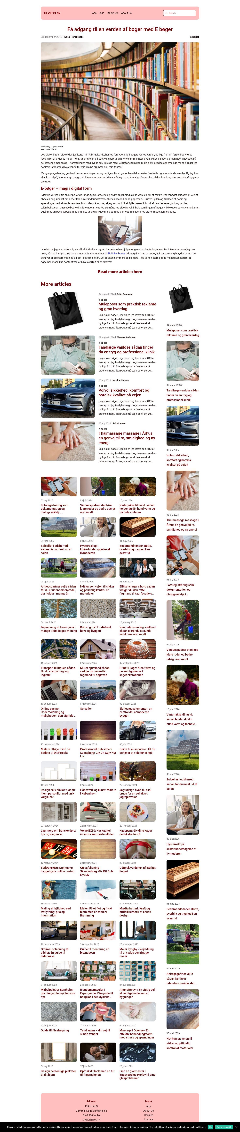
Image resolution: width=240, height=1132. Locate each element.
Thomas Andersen (126, 337)
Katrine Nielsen (121, 380)
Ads (94, 13)
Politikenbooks (116, 253)
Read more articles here (120, 271)
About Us (112, 13)
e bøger (194, 36)
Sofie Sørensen (125, 294)
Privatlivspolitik (224, 1127)
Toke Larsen (119, 423)
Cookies (148, 1115)
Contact (148, 1119)
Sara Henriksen (73, 36)
